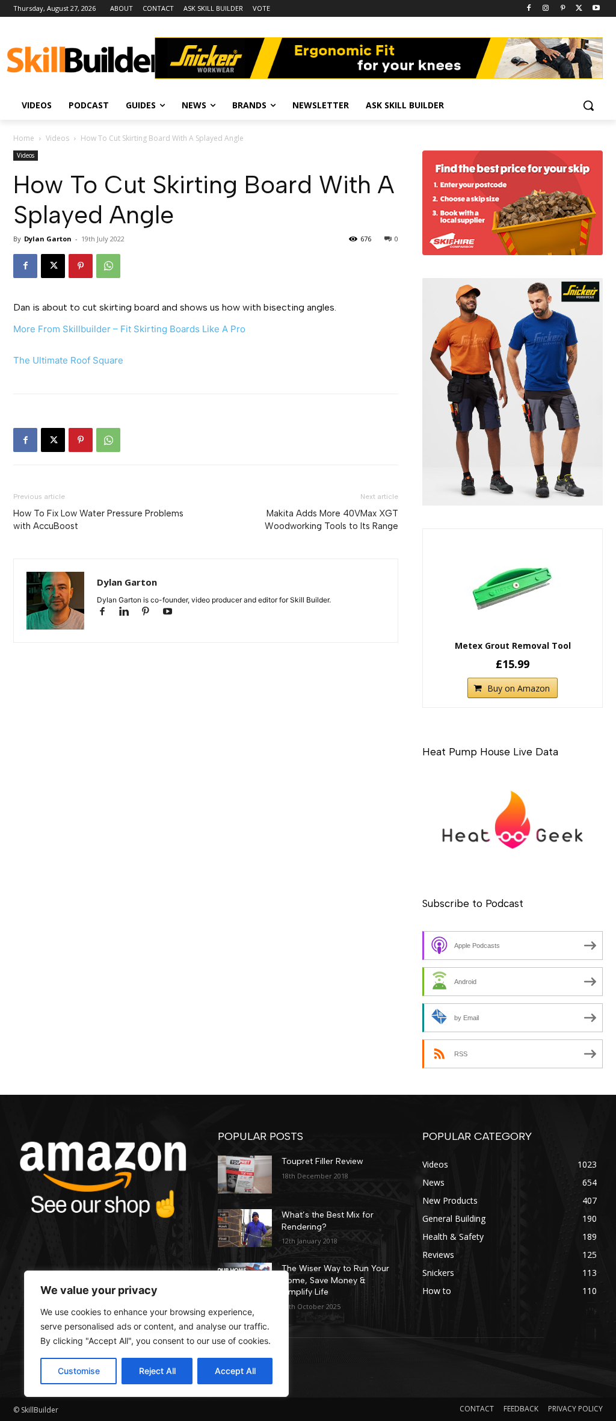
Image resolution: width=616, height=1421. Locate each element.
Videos (57, 138)
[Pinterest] (563, 9)
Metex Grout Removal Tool (513, 645)
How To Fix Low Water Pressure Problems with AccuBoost (98, 519)
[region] (156, 1334)
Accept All (235, 1371)
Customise (79, 1371)
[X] (579, 9)
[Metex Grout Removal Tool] (512, 586)
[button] (588, 105)
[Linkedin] (129, 612)
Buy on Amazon (518, 688)
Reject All (157, 1371)
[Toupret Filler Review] (245, 1174)
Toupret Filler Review (322, 1161)
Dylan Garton (48, 238)
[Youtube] (596, 9)
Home (23, 138)
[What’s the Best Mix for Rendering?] (245, 1228)
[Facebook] (529, 9)
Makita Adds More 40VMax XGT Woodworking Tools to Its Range (331, 519)
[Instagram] (546, 9)
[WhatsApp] (108, 266)
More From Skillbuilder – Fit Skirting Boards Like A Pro (129, 329)
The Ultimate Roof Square (68, 360)
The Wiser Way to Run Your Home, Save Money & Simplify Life (335, 1280)
